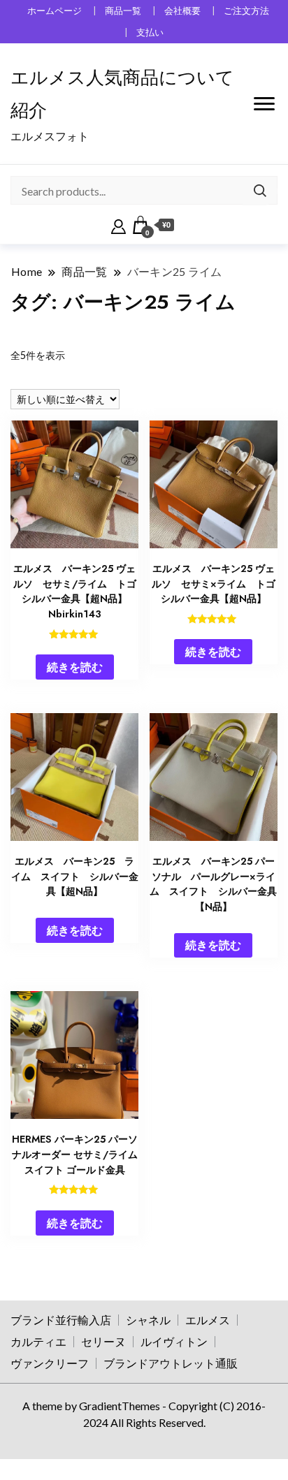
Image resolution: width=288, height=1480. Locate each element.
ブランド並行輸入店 (60, 1319)
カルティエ (38, 1341)
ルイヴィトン (174, 1341)
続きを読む (75, 666)
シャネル (148, 1319)
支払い (150, 32)
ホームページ (54, 10)
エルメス (207, 1319)
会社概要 (182, 10)
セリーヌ (103, 1341)
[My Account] (118, 225)
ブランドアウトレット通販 (170, 1363)
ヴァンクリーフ (49, 1363)
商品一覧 (123, 10)
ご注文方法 (246, 10)
